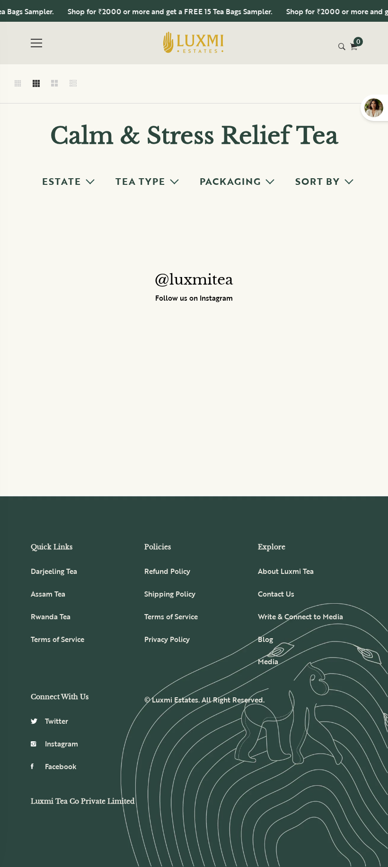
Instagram (61, 743)
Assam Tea (48, 593)
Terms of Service (57, 639)
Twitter (56, 721)
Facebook (61, 766)
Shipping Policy (169, 593)
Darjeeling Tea (54, 571)
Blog (265, 639)
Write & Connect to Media (300, 616)
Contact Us (276, 593)
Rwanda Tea (51, 616)
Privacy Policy (167, 639)
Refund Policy (167, 571)
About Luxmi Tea (286, 571)
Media (268, 661)
